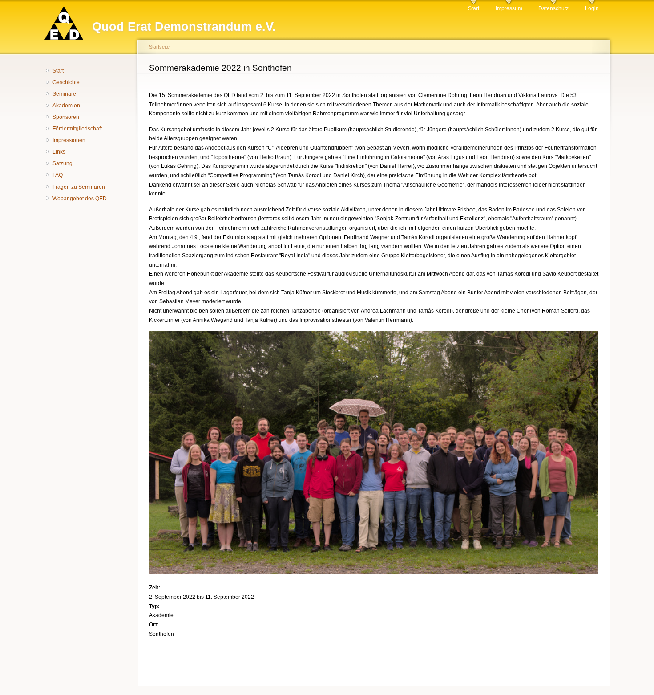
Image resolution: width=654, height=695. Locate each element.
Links (58, 152)
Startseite (159, 46)
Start (473, 8)
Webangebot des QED (79, 198)
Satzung (62, 163)
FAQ (57, 175)
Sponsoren (65, 117)
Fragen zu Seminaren (78, 187)
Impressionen (68, 140)
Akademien (66, 105)
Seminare (64, 94)
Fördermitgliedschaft (77, 129)
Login (592, 8)
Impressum (509, 8)
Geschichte (66, 82)
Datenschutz (553, 8)
